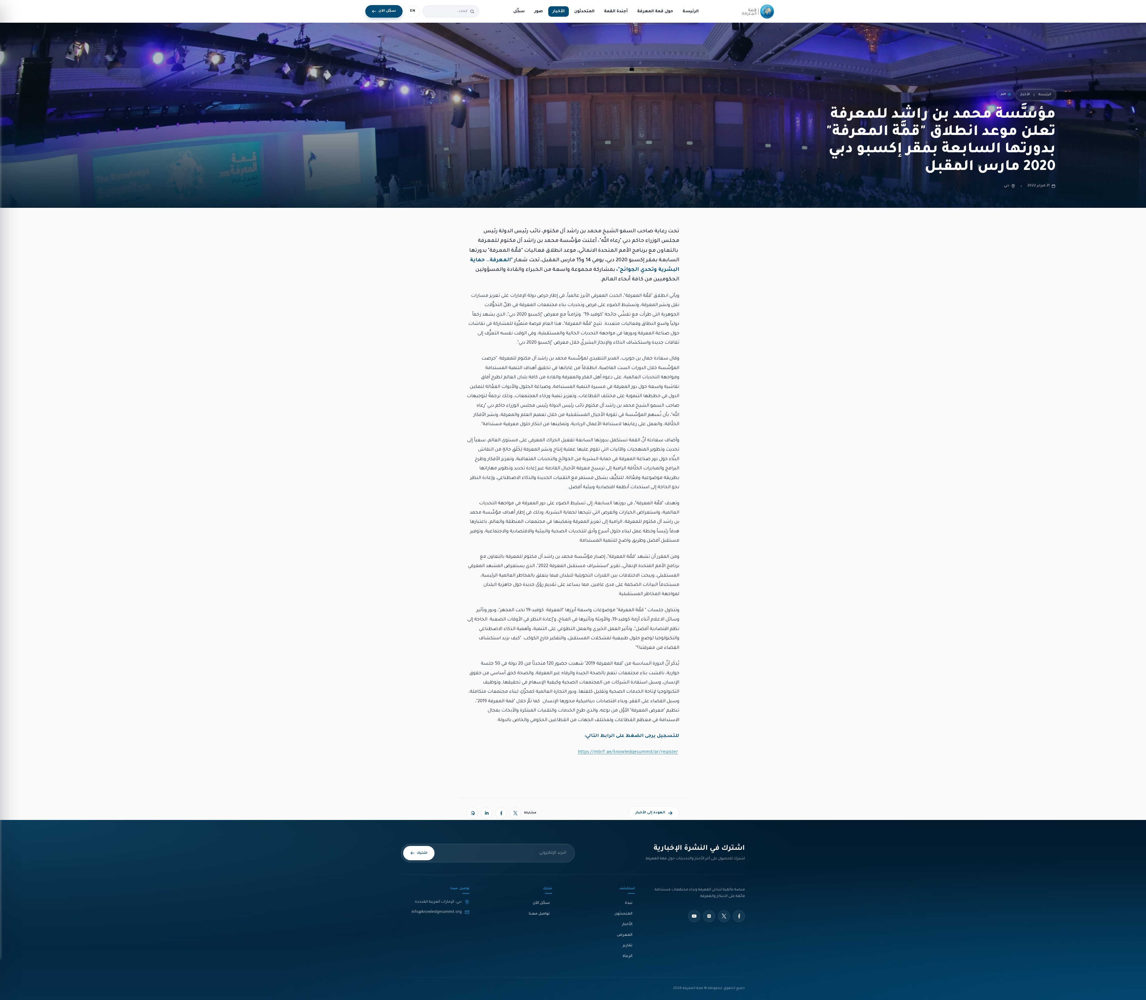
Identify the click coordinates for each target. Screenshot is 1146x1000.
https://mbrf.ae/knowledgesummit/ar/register (628, 752)
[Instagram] (709, 916)
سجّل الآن (541, 903)
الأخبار (558, 11)
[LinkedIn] (486, 813)
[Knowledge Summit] (757, 11)
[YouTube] (694, 916)
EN (412, 11)
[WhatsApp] (472, 813)
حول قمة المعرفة (655, 11)
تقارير (627, 946)
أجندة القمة (616, 11)
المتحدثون (584, 11)
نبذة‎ (628, 903)
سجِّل (519, 11)
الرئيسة (691, 11)
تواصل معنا (539, 914)
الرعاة (627, 956)
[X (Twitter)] (515, 813)
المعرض (624, 935)
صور (538, 11)
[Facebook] (501, 813)
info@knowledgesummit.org (437, 912)
